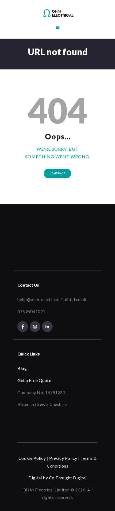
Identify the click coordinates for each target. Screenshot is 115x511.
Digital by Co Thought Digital (57, 477)
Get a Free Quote (34, 380)
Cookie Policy (32, 458)
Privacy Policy (62, 458)
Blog (22, 368)
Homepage (57, 173)
